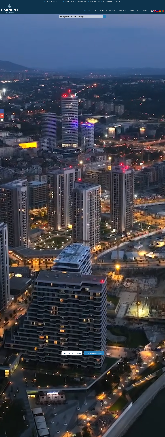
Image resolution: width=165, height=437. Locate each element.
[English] (154, 11)
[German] (160, 11)
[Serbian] (152, 11)
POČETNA (87, 10)
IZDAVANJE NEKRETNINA (72, 353)
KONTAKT (145, 10)
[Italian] (163, 11)
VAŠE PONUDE (122, 10)
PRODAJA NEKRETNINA (94, 353)
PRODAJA (112, 10)
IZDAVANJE (103, 10)
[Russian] (157, 11)
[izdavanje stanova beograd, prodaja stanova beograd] (20, 8)
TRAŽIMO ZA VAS (134, 10)
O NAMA (94, 10)
